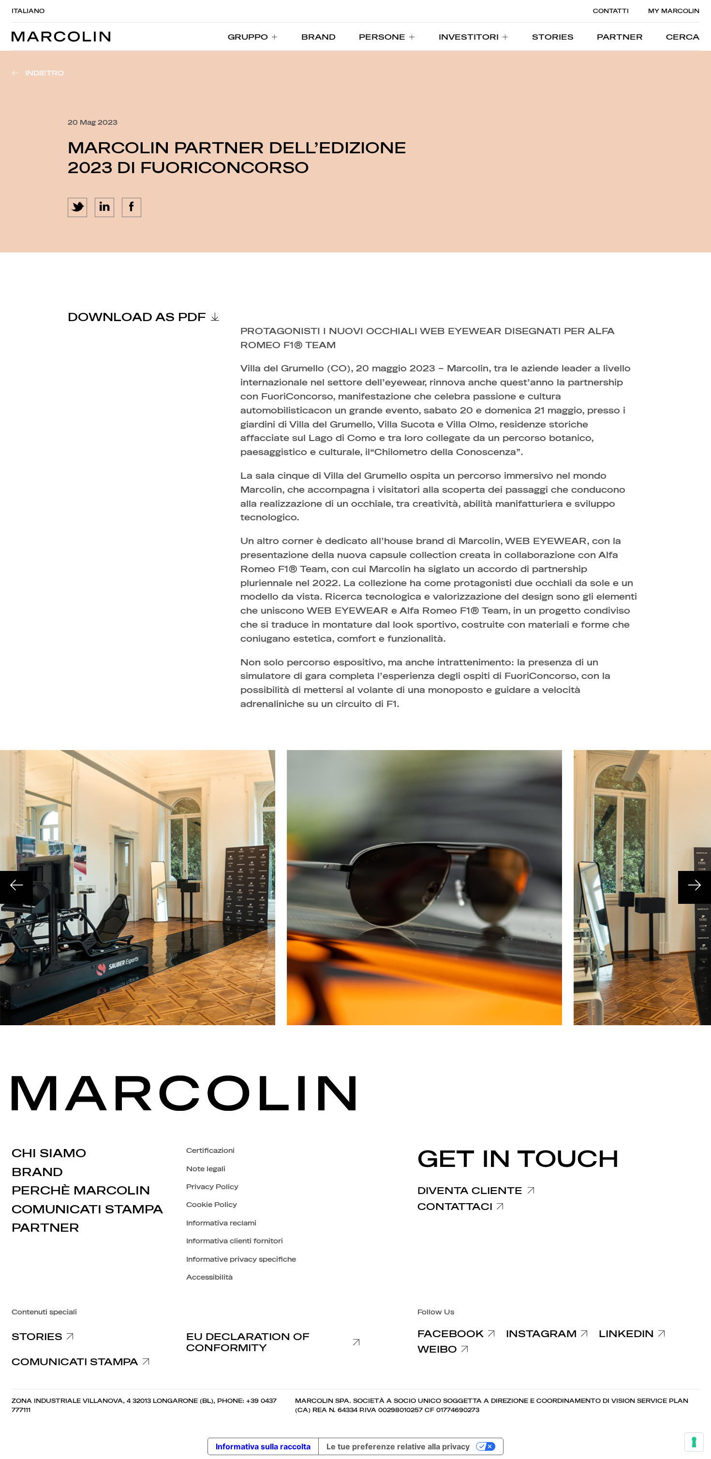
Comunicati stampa (87, 1209)
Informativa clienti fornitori (234, 1241)
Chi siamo (49, 1153)
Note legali (205, 1169)
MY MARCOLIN (673, 11)
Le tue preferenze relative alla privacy (398, 1446)
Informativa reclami (221, 1223)
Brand (37, 1172)
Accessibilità (209, 1277)
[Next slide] (694, 887)
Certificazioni (210, 1151)
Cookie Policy (211, 1205)
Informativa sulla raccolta (263, 1446)
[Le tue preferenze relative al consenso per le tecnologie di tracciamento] (694, 1442)
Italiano (28, 11)
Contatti (611, 11)
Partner (45, 1228)
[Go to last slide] (16, 887)
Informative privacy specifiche (241, 1259)
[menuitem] (253, 37)
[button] (682, 37)
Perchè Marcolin (81, 1190)
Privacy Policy (212, 1187)
